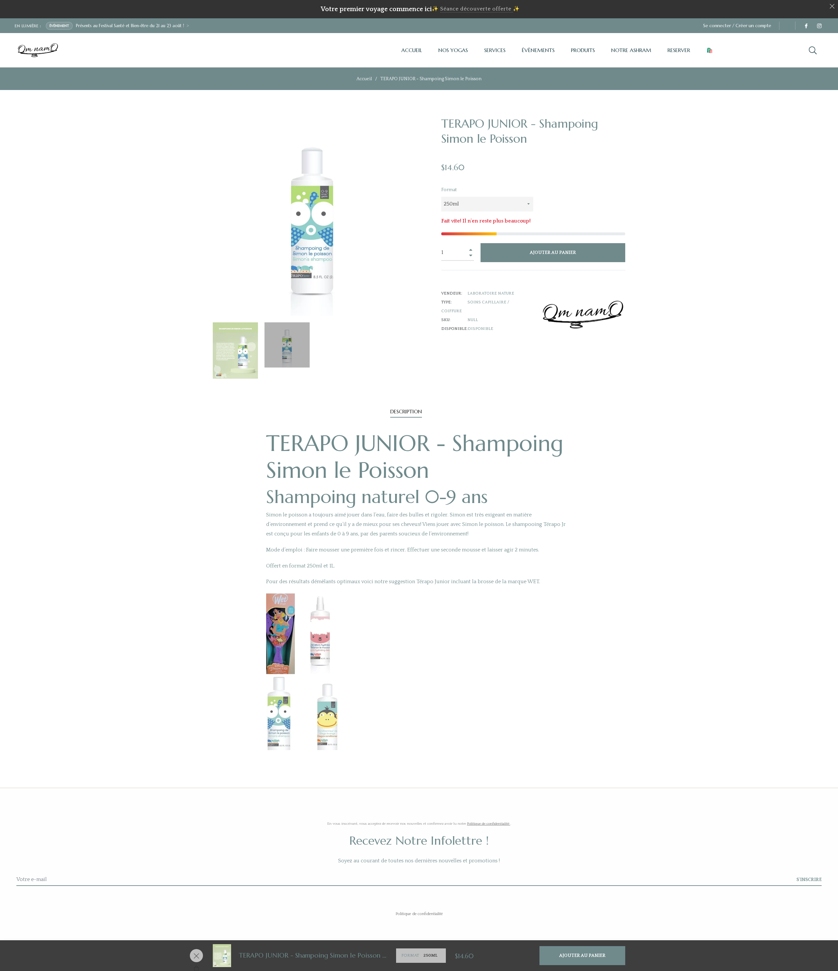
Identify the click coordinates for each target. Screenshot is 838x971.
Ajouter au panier (582, 955)
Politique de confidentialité (488, 824)
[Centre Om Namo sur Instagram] (819, 25)
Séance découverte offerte (475, 9)
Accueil (364, 78)
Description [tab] (406, 411)
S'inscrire (809, 879)
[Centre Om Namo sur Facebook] (806, 25)
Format (449, 189)
